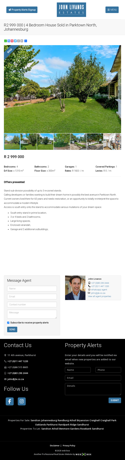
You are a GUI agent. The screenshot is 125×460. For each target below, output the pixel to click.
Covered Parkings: (105, 166)
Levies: (99, 170)
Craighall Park (108, 420)
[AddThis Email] (22, 41)
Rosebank (85, 428)
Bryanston (83, 420)
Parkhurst (52, 424)
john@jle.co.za (98, 293)
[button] (118, 48)
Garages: (70, 166)
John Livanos (94, 278)
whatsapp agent (99, 289)
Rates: (68, 170)
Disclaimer (55, 445)
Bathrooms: (41, 166)
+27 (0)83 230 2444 (100, 283)
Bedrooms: (10, 166)
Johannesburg (49, 420)
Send (12, 329)
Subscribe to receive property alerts (29, 322)
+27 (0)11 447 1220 (100, 286)
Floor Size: (40, 170)
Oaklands (40, 424)
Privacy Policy (69, 445)
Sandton (35, 420)
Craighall (95, 420)
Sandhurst (83, 424)
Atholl (72, 420)
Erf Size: (8, 170)
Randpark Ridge (67, 424)
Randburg (63, 420)
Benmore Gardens (69, 428)
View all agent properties (99, 296)
